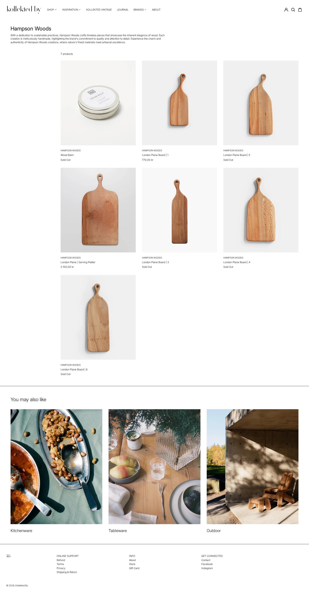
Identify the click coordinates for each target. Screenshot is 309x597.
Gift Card (134, 568)
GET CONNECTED (212, 555)
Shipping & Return (67, 572)
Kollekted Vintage (99, 9)
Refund (61, 560)
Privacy (61, 568)
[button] (293, 10)
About (156, 9)
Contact (205, 560)
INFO (132, 555)
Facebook (207, 563)
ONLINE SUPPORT (68, 555)
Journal (123, 9)
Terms (60, 563)
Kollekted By (21, 585)
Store (132, 563)
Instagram (207, 568)
